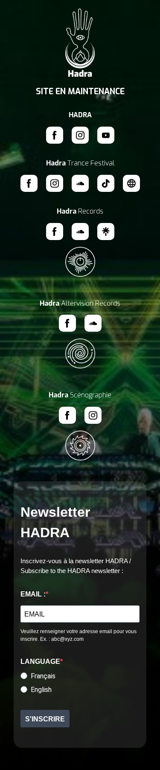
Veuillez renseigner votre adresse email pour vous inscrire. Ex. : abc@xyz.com (78, 635)
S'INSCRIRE (45, 719)
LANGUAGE (40, 661)
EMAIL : (33, 594)
